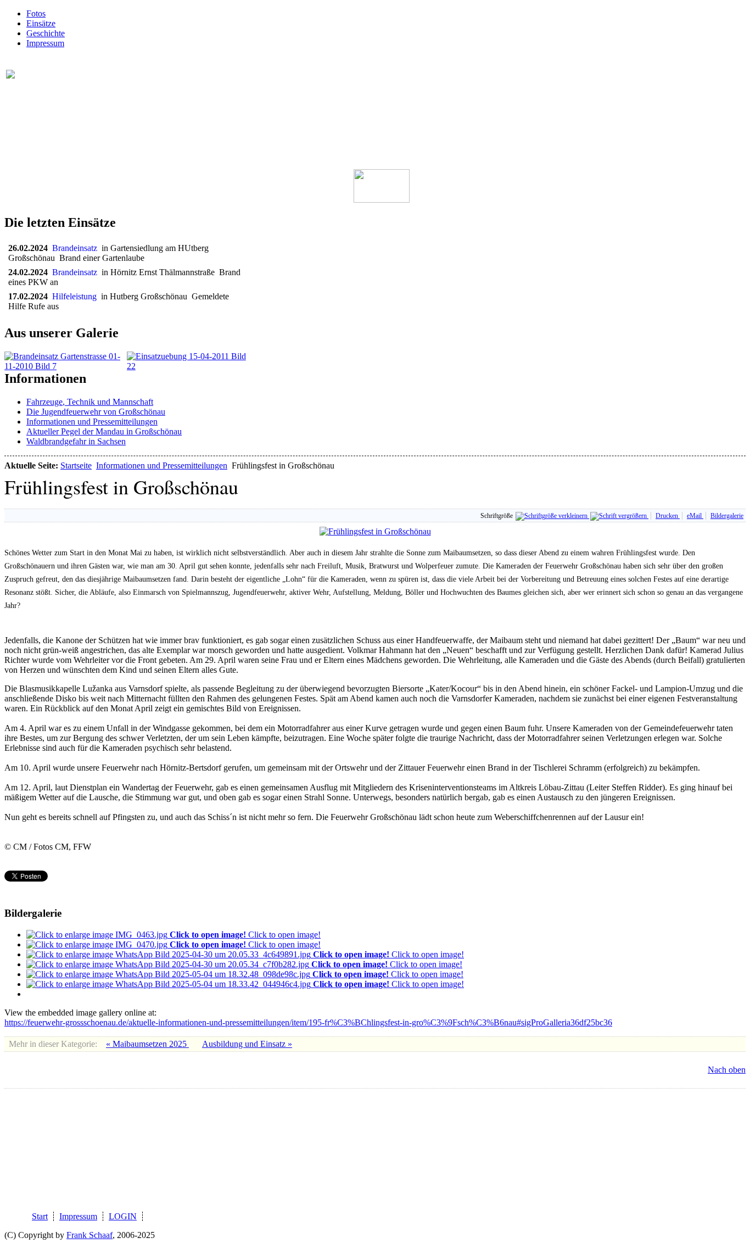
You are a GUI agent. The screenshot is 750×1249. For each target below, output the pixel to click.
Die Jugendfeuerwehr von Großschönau (95, 411)
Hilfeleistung (76, 296)
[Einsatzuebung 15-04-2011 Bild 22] (188, 366)
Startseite (76, 465)
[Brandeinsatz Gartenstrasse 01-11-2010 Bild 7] (65, 366)
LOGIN (123, 1216)
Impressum (45, 43)
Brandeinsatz (77, 248)
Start (40, 1216)
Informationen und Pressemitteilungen (92, 421)
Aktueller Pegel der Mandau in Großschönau (104, 431)
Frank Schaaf (89, 1235)
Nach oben (727, 1069)
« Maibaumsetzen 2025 (147, 1044)
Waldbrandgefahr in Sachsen (76, 441)
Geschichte (45, 33)
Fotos (36, 13)
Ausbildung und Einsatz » (247, 1044)
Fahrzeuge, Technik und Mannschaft (89, 401)
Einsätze (40, 23)
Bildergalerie (726, 516)
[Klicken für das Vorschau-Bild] (375, 531)
